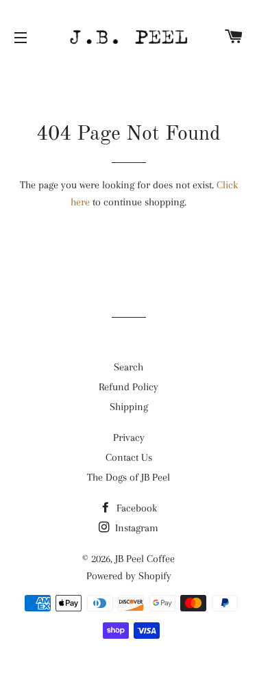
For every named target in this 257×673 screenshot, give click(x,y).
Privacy (129, 437)
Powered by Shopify (128, 576)
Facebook (135, 508)
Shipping (129, 407)
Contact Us (129, 457)
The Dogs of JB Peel (128, 477)
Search (128, 367)
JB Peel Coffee (145, 559)
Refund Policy (128, 387)
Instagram (135, 528)
